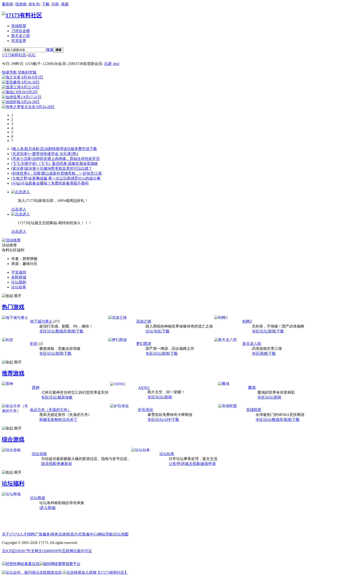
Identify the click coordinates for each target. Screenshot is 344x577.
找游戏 (20, 4)
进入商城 (47, 508)
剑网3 (247, 321)
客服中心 (89, 534)
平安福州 (18, 272)
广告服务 (42, 534)
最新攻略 (65, 397)
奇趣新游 (64, 464)
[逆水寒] (18, 168)
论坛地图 (120, 534)
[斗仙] (16, 183)
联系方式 (73, 534)
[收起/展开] (12, 296)
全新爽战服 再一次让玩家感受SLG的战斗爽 (64, 178)
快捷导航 (9, 72)
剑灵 (33, 344)
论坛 (32, 55)
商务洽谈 (58, 534)
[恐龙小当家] (21, 159)
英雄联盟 (18, 26)
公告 (172, 464)
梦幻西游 (143, 344)
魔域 (252, 387)
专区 (43, 331)
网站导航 (105, 534)
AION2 (144, 388)
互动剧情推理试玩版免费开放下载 (69, 149)
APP (167, 420)
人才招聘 (26, 534)
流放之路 (143, 321)
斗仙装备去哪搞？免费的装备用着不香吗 (54, 183)
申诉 (180, 464)
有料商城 (18, 277)
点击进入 (18, 209)
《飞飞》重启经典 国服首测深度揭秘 (67, 164)
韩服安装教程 (50, 420)
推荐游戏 (13, 373)
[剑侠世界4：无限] (26, 173)
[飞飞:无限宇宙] (24, 164)
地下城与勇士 (41, 321)
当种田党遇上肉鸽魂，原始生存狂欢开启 (66, 159)
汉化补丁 (69, 420)
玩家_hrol (111, 64)
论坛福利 (13, 483)
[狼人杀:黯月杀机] (26, 149)
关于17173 (10, 534)
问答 (55, 4)
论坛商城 (37, 498)
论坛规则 (18, 282)
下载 (45, 4)
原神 (35, 387)
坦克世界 (18, 41)
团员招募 (48, 464)
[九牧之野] (20, 178)
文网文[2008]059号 (46, 551)
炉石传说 (145, 410)
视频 (65, 4)
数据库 (61, 331)
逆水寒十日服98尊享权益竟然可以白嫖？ (58, 168)
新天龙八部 (20, 36)
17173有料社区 (14, 55)
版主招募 (192, 464)
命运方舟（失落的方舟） (50, 410)
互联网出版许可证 (77, 551)
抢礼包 (34, 4)
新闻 (71, 331)
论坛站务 (18, 287)
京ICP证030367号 (16, 551)
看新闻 (7, 4)
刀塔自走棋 (20, 31)
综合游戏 (13, 439)
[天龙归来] (20, 154)
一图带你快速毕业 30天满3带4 (53, 154)
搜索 (50, 50)
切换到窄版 (27, 72)
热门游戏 (13, 307)
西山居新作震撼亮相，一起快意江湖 (72, 173)
